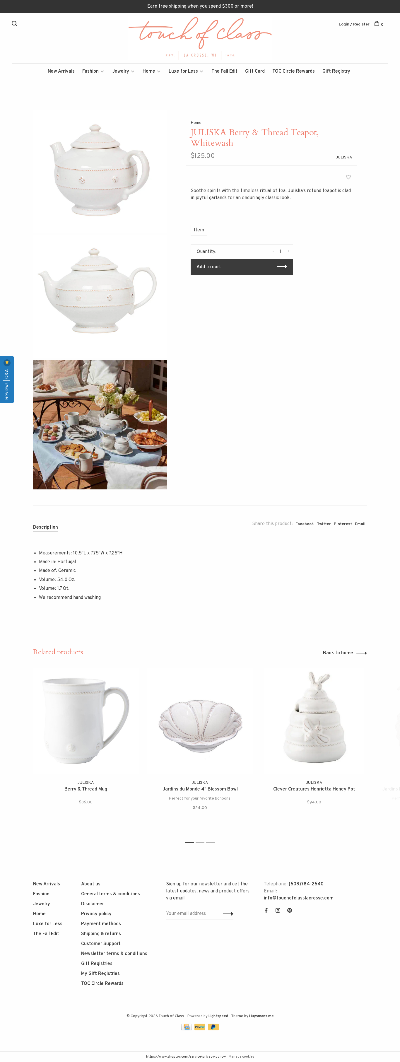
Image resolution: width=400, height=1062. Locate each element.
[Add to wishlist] (348, 178)
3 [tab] (212, 842)
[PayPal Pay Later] (213, 1029)
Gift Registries (96, 964)
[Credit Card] (187, 1029)
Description (45, 527)
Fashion (90, 71)
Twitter (324, 524)
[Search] (15, 24)
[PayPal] (200, 1029)
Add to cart (208, 267)
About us (90, 884)
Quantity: (206, 252)
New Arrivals (61, 71)
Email (360, 524)
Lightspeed (218, 1016)
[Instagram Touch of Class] (278, 911)
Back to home (338, 653)
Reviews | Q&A (7, 384)
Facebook (304, 524)
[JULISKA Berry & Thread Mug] (86, 721)
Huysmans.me (261, 1016)
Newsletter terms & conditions (114, 954)
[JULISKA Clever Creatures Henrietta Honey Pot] (314, 721)
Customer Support (101, 944)
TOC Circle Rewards (293, 71)
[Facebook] (266, 911)
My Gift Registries (100, 974)
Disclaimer (92, 904)
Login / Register (354, 24)
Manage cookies (241, 1056)
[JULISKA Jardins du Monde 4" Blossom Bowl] (200, 721)
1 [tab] (191, 842)
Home (149, 71)
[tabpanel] (86, 752)
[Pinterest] (289, 911)
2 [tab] (201, 842)
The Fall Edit (224, 71)
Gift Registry (336, 71)
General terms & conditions (110, 894)
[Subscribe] (226, 913)
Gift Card (255, 71)
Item (199, 230)
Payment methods (101, 924)
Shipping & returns (101, 934)
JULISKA (344, 157)
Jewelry (120, 71)
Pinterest (343, 524)
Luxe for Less (183, 71)
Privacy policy (96, 914)
